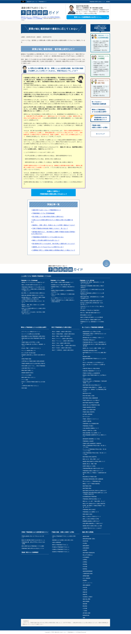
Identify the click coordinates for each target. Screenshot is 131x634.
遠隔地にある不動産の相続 (89, 409)
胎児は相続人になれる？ (86, 315)
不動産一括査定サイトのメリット (91, 419)
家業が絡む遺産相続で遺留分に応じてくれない (33, 295)
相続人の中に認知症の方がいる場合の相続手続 (94, 503)
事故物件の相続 (86, 356)
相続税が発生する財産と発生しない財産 (92, 525)
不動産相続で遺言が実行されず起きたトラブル (33, 548)
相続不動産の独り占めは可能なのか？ (92, 385)
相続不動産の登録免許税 (89, 552)
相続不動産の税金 (87, 488)
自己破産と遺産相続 (87, 414)
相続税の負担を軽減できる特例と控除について (94, 461)
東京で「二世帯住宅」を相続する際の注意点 (63, 350)
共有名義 (85, 566)
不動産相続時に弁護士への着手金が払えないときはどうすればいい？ (94, 334)
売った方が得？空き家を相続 (28, 352)
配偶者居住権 (86, 615)
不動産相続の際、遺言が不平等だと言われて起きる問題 (33, 543)
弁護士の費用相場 (56, 542)
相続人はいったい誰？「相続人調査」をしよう (94, 501)
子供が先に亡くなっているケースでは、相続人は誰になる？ (92, 307)
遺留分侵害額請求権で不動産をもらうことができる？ (94, 359)
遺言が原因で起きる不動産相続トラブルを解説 (33, 546)
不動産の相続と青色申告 (88, 412)
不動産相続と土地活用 (88, 441)
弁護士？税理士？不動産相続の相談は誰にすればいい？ (53, 192)
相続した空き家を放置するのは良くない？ (32, 284)
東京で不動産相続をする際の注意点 (61, 327)
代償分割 (85, 589)
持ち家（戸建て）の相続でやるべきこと (31, 348)
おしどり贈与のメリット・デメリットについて (62, 298)
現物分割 (85, 592)
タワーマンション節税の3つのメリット (31, 331)
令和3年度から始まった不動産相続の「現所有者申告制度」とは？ (95, 382)
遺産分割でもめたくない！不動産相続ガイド (37, 1)
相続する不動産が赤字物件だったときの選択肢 (91, 317)
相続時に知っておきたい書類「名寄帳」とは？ (94, 348)
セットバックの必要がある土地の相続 (31, 334)
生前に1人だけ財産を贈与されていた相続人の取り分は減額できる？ (34, 309)
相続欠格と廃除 (86, 599)
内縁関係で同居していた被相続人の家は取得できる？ (63, 287)
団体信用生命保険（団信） (89, 538)
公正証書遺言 (86, 557)
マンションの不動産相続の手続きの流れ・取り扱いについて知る (94, 450)
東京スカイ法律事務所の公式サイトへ (87, 17)
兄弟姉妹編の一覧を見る (100, 50)
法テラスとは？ (86, 416)
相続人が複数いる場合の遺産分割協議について (62, 282)
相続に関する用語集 (87, 532)
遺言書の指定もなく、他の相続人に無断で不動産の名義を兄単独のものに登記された (33, 298)
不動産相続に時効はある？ (89, 340)
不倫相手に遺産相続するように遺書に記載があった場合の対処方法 (63, 300)
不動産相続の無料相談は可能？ (90, 350)
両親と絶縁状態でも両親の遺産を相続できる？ (91, 300)
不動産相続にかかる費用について (91, 511)
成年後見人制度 (86, 613)
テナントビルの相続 (26, 375)
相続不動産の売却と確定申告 (90, 456)
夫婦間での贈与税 (87, 421)
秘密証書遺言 (86, 545)
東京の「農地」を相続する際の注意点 (61, 336)
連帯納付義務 (86, 576)
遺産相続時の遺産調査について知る (91, 438)
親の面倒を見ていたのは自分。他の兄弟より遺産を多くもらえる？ (33, 312)
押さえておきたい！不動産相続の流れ (92, 481)
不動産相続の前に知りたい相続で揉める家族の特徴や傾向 (94, 345)
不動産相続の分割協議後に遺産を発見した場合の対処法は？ (92, 286)
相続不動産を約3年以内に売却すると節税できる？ (95, 490)
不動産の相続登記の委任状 (89, 407)
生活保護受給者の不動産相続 (90, 496)
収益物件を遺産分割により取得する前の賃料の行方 (33, 355)
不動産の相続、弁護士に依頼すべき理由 (99, 126)
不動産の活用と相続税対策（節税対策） (92, 443)
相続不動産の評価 (87, 486)
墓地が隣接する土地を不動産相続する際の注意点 (33, 336)
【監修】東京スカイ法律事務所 (29, 552)
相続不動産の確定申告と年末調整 (91, 402)
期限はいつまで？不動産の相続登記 (91, 483)
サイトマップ (100, 134)
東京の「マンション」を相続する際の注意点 (63, 341)
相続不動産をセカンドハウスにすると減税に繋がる (94, 353)
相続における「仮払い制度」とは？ (91, 459)
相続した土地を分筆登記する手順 (91, 518)
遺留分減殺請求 (86, 585)
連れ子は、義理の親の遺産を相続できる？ (90, 312)
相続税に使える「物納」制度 (90, 463)
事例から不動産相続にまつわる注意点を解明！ (99, 110)
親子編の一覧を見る (99, 95)
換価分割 (85, 594)
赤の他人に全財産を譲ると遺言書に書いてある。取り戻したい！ (100, 91)
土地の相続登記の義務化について (91, 428)
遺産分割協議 (86, 601)
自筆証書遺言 (86, 548)
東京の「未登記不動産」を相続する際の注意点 (63, 334)
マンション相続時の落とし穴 (28, 350)
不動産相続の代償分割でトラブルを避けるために (33, 287)
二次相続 (85, 610)
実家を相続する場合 (87, 514)
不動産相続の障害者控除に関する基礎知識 (93, 479)
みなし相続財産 (86, 578)
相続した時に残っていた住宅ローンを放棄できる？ (94, 365)
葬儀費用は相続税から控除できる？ (91, 521)
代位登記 (85, 543)
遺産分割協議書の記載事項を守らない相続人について (94, 435)
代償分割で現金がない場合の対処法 (91, 368)
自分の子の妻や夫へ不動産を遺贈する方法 (90, 319)
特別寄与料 (85, 541)
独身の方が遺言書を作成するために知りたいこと (33, 540)
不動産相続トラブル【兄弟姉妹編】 (43, 213)
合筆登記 (85, 559)
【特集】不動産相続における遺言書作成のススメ (34, 532)
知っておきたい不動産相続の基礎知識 (99, 103)
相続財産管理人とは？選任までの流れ (92, 331)
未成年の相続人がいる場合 (89, 466)
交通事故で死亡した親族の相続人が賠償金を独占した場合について (33, 289)
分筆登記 (85, 562)
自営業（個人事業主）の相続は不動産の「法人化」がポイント (94, 506)
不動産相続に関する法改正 (89, 509)
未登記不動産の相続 (26, 358)
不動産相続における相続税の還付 (91, 423)
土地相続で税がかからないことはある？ (92, 528)
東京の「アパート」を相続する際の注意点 (62, 338)
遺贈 (84, 617)
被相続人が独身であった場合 (90, 430)
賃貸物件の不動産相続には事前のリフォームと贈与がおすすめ (92, 293)
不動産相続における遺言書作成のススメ (100, 118)
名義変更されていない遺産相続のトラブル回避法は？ (92, 322)
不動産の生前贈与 (87, 379)
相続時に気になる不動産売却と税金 (91, 405)
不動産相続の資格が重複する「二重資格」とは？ (94, 387)
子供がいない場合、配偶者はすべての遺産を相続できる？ (63, 294)
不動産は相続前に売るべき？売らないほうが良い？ (33, 537)
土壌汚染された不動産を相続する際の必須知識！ (33, 361)
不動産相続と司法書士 (88, 426)
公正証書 (85, 608)
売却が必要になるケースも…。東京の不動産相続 (33, 365)
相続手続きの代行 (87, 393)
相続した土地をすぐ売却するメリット (92, 516)
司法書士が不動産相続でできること (60, 547)
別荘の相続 (24, 388)
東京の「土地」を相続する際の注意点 (61, 343)
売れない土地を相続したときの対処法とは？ (93, 362)
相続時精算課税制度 (87, 571)
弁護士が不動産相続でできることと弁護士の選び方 (64, 537)
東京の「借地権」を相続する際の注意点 (61, 331)
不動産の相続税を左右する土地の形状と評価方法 (33, 363)
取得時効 (85, 569)
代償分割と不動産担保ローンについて (92, 370)
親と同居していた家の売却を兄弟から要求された (33, 293)
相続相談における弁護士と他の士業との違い (63, 540)
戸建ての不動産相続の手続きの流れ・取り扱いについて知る (94, 446)
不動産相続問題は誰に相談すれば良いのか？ (93, 468)
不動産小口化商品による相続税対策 (91, 373)
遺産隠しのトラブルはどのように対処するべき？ (33, 282)
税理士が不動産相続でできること (60, 544)
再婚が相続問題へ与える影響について (92, 432)
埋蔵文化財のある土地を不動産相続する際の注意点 (33, 339)
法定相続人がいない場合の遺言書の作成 (60, 284)
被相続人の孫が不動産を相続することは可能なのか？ (94, 376)
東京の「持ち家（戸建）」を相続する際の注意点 (64, 345)
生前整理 (85, 550)
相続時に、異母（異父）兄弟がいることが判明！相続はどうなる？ (33, 305)
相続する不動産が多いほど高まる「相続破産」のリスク (33, 345)
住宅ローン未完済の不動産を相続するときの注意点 (33, 382)
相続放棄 (85, 603)
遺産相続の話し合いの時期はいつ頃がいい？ (93, 337)
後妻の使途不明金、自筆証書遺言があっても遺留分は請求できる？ (92, 297)
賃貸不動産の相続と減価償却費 (90, 398)
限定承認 (85, 606)
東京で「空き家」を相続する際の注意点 (61, 347)
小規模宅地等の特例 (87, 573)
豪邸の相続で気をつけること (28, 377)
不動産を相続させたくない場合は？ (91, 400)
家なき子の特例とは (87, 555)
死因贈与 (85, 580)
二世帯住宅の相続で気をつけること (30, 385)
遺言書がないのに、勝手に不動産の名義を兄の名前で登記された (100, 46)
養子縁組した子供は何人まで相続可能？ (90, 310)
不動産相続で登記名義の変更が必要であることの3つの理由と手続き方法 (95, 493)
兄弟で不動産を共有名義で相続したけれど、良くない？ (33, 301)
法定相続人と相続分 (87, 596)
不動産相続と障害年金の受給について (92, 499)
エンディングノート (87, 582)
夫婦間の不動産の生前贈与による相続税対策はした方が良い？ (100, 71)
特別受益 (85, 564)
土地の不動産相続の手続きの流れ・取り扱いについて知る (94, 453)
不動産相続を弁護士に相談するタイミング (93, 470)
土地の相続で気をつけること (28, 368)
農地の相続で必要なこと (27, 370)
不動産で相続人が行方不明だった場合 (31, 342)
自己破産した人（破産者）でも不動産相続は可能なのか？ (94, 390)
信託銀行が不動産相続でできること (60, 551)
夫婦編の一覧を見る (99, 74)
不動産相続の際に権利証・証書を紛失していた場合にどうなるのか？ (92, 283)
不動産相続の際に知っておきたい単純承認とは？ (94, 342)
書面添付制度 (86, 536)
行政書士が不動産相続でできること (60, 549)
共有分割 (85, 587)
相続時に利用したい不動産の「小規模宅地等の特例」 (94, 473)
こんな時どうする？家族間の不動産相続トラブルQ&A (100, 28)
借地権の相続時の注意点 (27, 372)
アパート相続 (25, 379)
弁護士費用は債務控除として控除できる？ (93, 523)
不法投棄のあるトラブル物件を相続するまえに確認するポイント (92, 290)
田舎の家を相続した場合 (88, 395)
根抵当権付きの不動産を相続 (90, 476)
